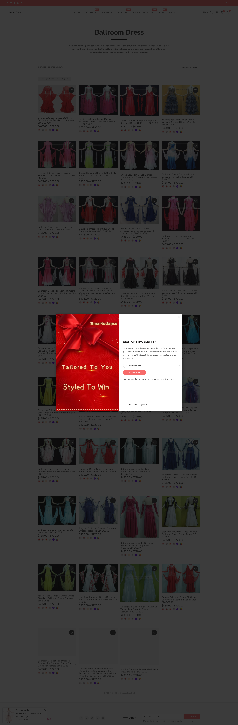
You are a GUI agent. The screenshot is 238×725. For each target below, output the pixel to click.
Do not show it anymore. (136, 404)
